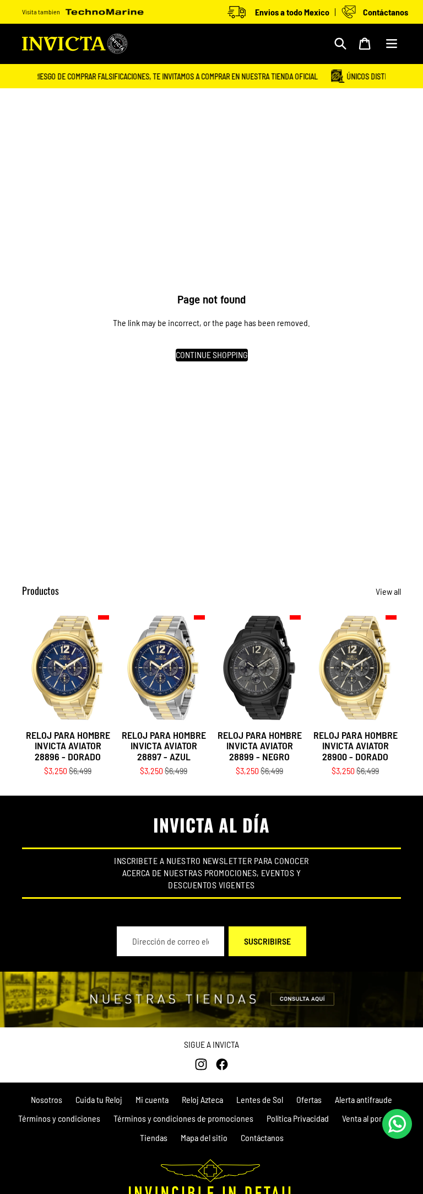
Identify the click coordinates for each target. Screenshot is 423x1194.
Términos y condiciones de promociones (183, 1118)
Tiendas (153, 1137)
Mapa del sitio (204, 1137)
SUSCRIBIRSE (267, 941)
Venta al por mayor (373, 1118)
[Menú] (391, 43)
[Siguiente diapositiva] (104, 668)
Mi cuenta (152, 1099)
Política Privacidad (298, 1118)
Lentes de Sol (259, 1099)
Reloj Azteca (202, 1099)
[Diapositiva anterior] (30, 668)
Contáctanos (262, 1137)
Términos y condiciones (59, 1118)
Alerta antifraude (363, 1099)
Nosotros (46, 1099)
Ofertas (309, 1099)
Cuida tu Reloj (98, 1099)
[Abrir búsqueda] (340, 43)
